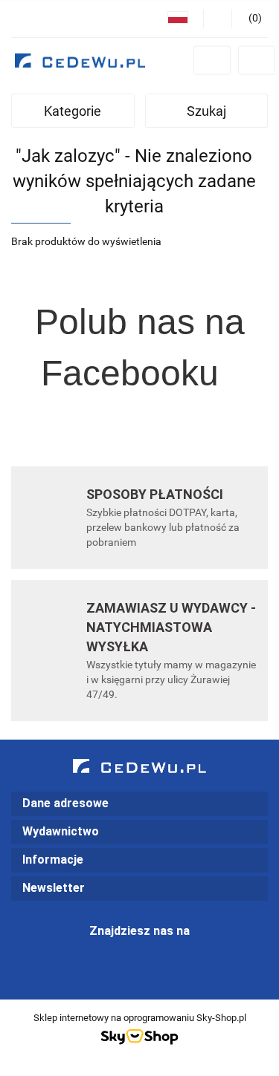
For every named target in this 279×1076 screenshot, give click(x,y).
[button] (139, 804)
